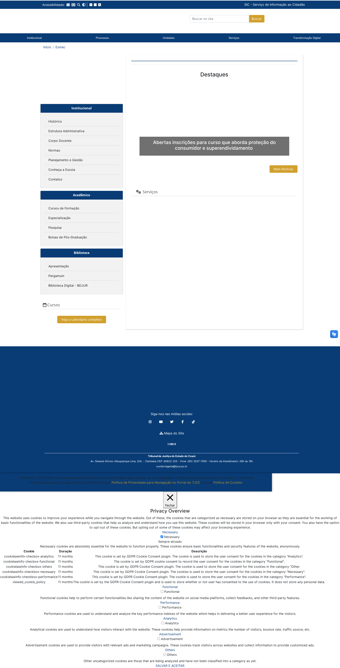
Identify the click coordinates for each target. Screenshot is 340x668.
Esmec (60, 47)
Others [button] (170, 650)
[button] (68, 5)
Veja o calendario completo (81, 319)
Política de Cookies (227, 482)
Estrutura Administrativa (66, 131)
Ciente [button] (134, 487)
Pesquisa (55, 227)
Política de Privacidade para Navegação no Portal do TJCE (156, 482)
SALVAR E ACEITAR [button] (170, 666)
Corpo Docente (59, 141)
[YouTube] (161, 422)
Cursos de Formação (63, 208)
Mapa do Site (173, 433)
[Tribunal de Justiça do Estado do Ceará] (66, 18)
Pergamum (56, 276)
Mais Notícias (283, 169)
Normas (54, 150)
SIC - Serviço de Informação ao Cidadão (247, 5)
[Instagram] (150, 422)
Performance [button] (170, 603)
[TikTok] (193, 422)
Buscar (257, 19)
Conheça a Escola (61, 170)
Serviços (234, 37)
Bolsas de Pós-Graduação (67, 237)
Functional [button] (170, 587)
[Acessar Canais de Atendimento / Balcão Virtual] (329, 654)
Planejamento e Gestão (65, 160)
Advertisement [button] (170, 634)
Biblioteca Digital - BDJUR (68, 285)
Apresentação (58, 266)
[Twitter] (172, 422)
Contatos (55, 179)
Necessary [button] (170, 532)
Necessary (172, 537)
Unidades (169, 37)
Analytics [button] (170, 618)
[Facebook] (183, 422)
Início (47, 47)
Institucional (34, 37)
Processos (102, 37)
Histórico (55, 121)
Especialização (59, 218)
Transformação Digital (307, 37)
